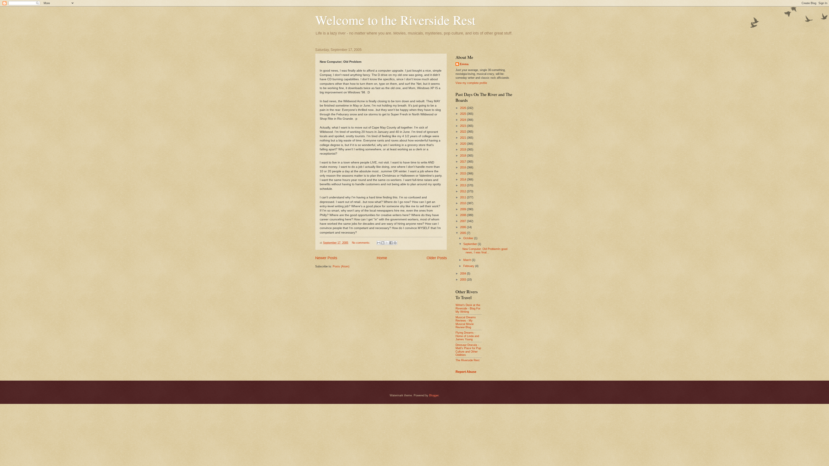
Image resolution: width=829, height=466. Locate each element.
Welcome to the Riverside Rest (395, 19)
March (467, 260)
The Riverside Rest (467, 360)
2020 (463, 143)
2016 (463, 167)
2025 (463, 113)
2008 (463, 215)
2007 (463, 221)
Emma (464, 64)
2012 (463, 191)
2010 (463, 203)
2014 (463, 179)
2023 (463, 125)
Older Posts (437, 258)
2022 (463, 131)
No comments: (361, 242)
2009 (463, 209)
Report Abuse (466, 371)
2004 (463, 273)
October (468, 238)
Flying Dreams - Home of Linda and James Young (467, 336)
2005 (463, 233)
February (469, 266)
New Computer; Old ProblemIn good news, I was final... (484, 250)
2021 (463, 137)
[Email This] (379, 243)
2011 (463, 197)
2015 (463, 173)
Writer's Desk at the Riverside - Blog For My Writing (468, 308)
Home (382, 258)
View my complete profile (471, 83)
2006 (463, 227)
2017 (463, 161)
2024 (463, 119)
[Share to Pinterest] (395, 243)
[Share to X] (387, 243)
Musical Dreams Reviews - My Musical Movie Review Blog (466, 322)
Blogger (433, 395)
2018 (463, 155)
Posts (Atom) (341, 266)
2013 (463, 185)
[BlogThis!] (383, 243)
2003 (463, 279)
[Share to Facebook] (391, 243)
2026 (463, 108)
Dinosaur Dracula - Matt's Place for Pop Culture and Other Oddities (468, 349)
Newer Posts (326, 258)
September (470, 244)
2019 (463, 149)
